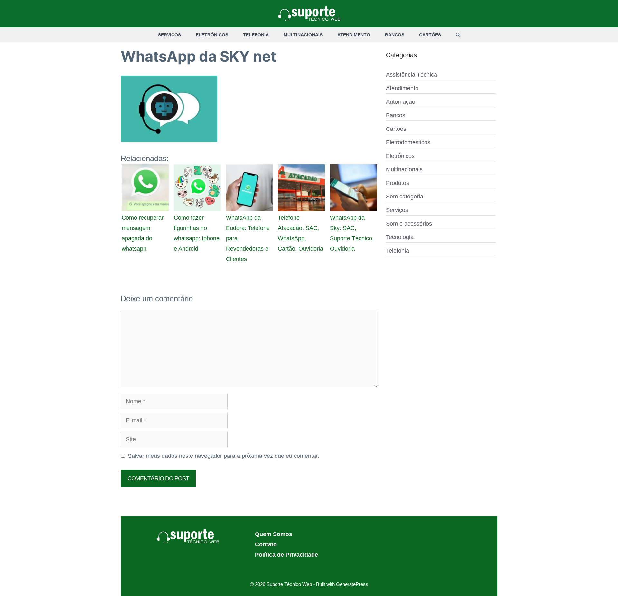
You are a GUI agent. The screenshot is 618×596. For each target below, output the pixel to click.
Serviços (169, 34)
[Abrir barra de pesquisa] (458, 34)
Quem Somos (273, 534)
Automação (400, 102)
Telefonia (256, 34)
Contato (266, 544)
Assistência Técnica (411, 75)
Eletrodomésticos (408, 142)
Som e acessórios (409, 223)
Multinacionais (303, 34)
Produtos (397, 183)
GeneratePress (352, 584)
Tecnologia (400, 237)
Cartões (430, 34)
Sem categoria (404, 196)
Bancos (394, 34)
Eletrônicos (212, 34)
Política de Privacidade (286, 555)
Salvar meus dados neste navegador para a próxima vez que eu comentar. (223, 456)
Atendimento (353, 34)
